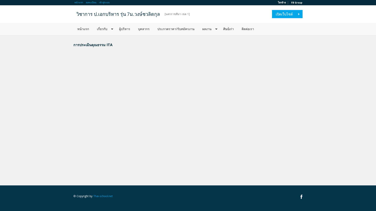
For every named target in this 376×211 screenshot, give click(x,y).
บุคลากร (144, 29)
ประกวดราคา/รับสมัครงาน (175, 29)
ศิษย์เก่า (228, 29)
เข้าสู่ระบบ (104, 2)
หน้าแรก (78, 2)
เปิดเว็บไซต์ (284, 14)
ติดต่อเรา (248, 29)
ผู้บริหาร (124, 29)
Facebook (301, 196)
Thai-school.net (103, 196)
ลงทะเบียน (91, 2)
